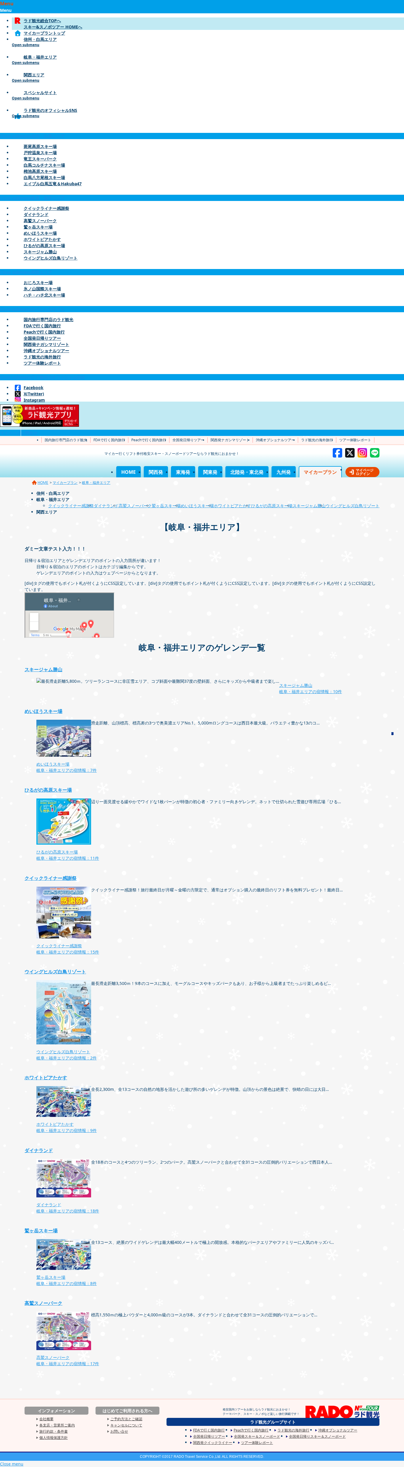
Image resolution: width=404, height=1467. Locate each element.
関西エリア (203, 82)
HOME (128, 472)
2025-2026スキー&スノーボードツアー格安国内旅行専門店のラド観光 (61, 463)
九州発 (284, 472)
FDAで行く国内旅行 (42, 325)
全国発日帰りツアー (42, 338)
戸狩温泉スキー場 (40, 152)
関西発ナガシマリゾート (46, 344)
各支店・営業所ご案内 (57, 1425)
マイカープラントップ (44, 33)
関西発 (156, 472)
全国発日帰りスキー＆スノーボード (317, 1436)
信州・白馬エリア (203, 46)
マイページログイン (365, 472)
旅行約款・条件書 (53, 1431)
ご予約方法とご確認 (126, 1418)
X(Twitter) (34, 394)
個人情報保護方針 (53, 1437)
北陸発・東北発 (247, 472)
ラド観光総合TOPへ (42, 20)
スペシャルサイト (203, 100)
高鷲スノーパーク (40, 220)
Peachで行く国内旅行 (44, 332)
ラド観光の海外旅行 (42, 357)
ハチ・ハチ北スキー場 (44, 295)
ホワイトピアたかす (42, 239)
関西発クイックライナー (212, 1442)
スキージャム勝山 (40, 252)
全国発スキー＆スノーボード (257, 1436)
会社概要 (46, 1418)
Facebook (33, 387)
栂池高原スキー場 (40, 171)
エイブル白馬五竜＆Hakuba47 (53, 183)
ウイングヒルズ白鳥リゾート (50, 258)
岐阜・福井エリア (203, 64)
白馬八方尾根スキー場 (44, 177)
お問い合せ (119, 1431)
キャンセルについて (126, 1425)
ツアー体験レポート (42, 363)
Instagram (34, 400)
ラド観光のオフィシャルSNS (203, 117)
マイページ (10, 433)
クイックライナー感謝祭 (46, 208)
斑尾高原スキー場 (40, 146)
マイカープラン (320, 472)
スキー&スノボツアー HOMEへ (53, 27)
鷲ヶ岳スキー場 (38, 227)
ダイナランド (36, 214)
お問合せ (29, 433)
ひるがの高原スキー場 (44, 245)
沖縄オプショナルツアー (46, 350)
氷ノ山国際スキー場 (42, 289)
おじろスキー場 (38, 282)
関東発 (210, 472)
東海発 (183, 472)
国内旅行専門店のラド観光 (48, 319)
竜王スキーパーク (40, 159)
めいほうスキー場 (40, 233)
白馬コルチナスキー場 (44, 165)
